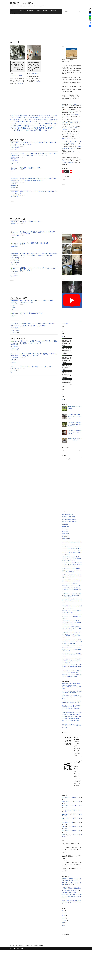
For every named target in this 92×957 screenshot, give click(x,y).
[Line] (90, 17)
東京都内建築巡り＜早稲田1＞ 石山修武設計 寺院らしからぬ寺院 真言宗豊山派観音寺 (71, 666)
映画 (63, 925)
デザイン (18, 75)
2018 (63, 830)
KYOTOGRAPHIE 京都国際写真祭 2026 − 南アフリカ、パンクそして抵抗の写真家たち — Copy (71, 849)
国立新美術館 (30, 128)
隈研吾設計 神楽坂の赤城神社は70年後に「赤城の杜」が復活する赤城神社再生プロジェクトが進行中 (71, 889)
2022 (63, 814)
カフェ (40, 126)
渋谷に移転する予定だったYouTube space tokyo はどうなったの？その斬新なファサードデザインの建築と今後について (71, 894)
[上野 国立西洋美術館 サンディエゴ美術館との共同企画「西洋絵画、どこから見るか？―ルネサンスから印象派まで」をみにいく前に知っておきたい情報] (77, 249)
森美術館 (25, 115)
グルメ (28, 123)
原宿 (31, 117)
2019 (63, 826)
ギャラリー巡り (15, 128)
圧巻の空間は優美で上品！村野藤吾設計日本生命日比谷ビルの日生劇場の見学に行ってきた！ (72, 542)
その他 (63, 918)
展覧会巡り (20, 119)
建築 (21, 75)
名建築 (12, 121)
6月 (74, 797)
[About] (72, 53)
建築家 (26, 126)
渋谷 (28, 117)
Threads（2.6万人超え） (67, 111)
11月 (64, 807)
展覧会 (24, 128)
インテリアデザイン (39, 123)
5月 (72, 797)
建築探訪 (48, 124)
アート (11, 75)
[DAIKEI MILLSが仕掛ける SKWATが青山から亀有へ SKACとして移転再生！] (67, 260)
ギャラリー (47, 126)
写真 (35, 121)
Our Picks (16, 10)
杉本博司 (32, 126)
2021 (63, 818)
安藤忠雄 (28, 121)
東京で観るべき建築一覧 (67, 514)
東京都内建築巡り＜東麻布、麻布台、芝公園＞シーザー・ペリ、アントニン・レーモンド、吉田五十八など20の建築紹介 (72, 581)
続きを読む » (20, 83)
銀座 (31, 130)
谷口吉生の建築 (65, 528)
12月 (66, 807)
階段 (25, 117)
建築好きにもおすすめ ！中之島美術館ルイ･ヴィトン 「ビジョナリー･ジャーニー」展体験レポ (72, 697)
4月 (70, 801)
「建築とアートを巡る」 (68, 162)
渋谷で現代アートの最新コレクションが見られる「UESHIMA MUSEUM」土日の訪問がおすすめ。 (71, 726)
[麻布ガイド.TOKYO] (72, 746)
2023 (63, 810)
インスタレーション (22, 130)
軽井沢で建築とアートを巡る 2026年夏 (70, 843)
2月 (67, 797)
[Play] (72, 300)
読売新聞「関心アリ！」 (67, 138)
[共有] (90, 26)
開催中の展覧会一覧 (30, 10)
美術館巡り (37, 117)
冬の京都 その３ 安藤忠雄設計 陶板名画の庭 (34, 243)
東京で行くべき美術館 (44, 121)
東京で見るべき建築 (49, 117)
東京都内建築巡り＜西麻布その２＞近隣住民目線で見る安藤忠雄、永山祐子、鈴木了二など (72, 601)
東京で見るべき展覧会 (48, 119)
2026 (63, 797)
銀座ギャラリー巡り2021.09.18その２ (31, 313)
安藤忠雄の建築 (65, 526)
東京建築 (15, 119)
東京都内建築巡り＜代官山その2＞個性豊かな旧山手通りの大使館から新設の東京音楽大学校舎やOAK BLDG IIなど (72, 641)
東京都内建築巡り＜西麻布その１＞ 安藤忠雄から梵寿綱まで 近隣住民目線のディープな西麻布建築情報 (71, 595)
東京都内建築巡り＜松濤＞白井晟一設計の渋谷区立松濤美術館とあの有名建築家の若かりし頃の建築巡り (72, 661)
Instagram (75, 151)
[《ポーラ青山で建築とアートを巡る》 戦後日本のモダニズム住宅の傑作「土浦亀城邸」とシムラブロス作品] (67, 249)
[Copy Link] (90, 20)
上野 (39, 121)
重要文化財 (29, 115)
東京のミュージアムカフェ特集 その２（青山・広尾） (36, 366)
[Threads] (90, 11)
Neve (11, 948)
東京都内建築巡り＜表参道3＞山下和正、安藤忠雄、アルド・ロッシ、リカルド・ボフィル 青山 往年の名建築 (72, 570)
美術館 (41, 128)
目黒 (45, 115)
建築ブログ (22, 10)
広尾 (15, 121)
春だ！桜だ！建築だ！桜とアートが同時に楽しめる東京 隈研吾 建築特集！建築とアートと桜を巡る (72, 552)
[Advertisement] (46, 27)
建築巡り (20, 117)
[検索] (80, 11)
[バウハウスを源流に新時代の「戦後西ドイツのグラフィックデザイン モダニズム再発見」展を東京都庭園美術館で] (77, 239)
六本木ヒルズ (45, 130)
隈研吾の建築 (65, 524)
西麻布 (43, 117)
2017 (63, 834)
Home (12, 10)
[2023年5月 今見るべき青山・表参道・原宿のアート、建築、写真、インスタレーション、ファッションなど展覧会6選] (17, 52)
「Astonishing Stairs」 (66, 133)
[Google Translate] (90, 23)
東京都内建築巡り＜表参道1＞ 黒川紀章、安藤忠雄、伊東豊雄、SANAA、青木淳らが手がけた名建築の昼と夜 (71, 558)
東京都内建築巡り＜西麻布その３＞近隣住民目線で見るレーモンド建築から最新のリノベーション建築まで (72, 607)
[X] (90, 8)
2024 (63, 805)
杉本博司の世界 (65, 536)
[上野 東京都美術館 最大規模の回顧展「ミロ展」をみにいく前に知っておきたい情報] (77, 260)
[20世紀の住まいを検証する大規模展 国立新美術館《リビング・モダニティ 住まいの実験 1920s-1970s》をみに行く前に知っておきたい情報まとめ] (67, 239)
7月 (76, 797)
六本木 (25, 119)
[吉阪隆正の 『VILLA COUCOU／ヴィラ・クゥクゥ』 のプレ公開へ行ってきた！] (67, 270)
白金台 (42, 115)
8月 (77, 797)
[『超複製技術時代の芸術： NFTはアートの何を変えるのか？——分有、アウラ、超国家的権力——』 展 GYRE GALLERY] (34, 52)
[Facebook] (90, 14)
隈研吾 (14, 126)
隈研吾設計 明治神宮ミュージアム (31, 168)
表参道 (36, 128)
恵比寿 (12, 115)
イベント (14, 75)
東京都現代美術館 (36, 115)
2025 (63, 801)
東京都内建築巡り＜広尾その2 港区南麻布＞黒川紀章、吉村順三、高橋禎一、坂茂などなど (72, 655)
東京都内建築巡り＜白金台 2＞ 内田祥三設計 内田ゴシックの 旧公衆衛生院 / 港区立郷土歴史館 (72, 616)
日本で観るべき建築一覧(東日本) (69, 519)
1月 (65, 797)
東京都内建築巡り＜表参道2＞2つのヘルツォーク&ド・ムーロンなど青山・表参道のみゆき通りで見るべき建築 (72, 564)
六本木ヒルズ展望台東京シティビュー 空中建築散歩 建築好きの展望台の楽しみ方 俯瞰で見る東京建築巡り (72, 576)
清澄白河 (55, 119)
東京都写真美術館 (50, 115)
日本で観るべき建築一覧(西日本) (69, 521)
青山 (40, 130)
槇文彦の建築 (65, 531)
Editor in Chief (74, 880)
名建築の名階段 (22, 123)
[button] (72, 325)
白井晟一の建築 (65, 533)
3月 (69, 801)
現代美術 (49, 128)
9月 (79, 801)
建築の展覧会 (45, 10)
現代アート (20, 122)
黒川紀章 (50, 121)
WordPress (20, 948)
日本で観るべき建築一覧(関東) (69, 516)
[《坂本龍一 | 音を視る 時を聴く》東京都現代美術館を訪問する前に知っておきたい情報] (77, 270)
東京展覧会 (18, 115)
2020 (63, 822)
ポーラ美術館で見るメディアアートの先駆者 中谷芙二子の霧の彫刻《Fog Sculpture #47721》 (71, 857)
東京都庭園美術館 (39, 119)
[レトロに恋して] (72, 773)
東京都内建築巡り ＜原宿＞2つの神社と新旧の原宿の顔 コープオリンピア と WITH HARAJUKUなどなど (71, 628)
